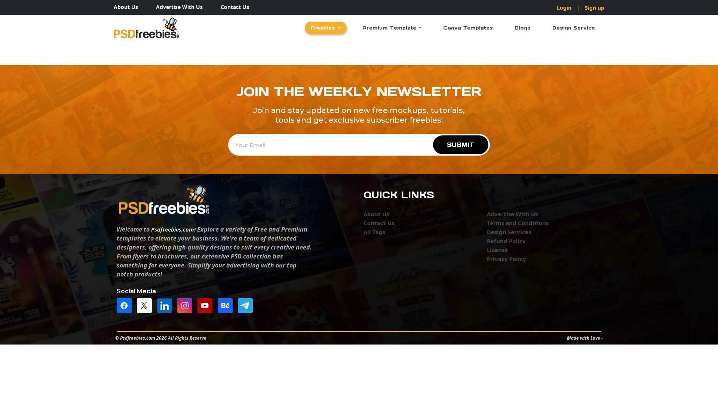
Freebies (324, 28)
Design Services (509, 232)
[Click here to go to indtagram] (186, 305)
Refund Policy (506, 241)
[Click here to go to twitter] (146, 305)
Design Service (573, 28)
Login (564, 7)
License (497, 250)
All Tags (374, 232)
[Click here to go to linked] (166, 305)
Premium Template (390, 28)
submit (460, 145)
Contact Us (235, 6)
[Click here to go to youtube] (206, 305)
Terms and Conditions (518, 223)
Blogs (523, 28)
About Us (126, 6)
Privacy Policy (506, 259)
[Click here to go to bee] (227, 305)
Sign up (594, 7)
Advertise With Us (179, 6)
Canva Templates (468, 28)
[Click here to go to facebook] (126, 305)
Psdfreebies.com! (173, 229)
